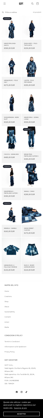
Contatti (8, 317)
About (7, 307)
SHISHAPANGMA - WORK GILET (11, 118)
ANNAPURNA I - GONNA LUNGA (31, 118)
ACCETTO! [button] (21, 414)
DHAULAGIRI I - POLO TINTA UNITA (30, 44)
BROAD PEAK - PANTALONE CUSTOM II (31, 155)
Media (7, 327)
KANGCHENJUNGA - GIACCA (10, 44)
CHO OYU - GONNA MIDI (11, 154)
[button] (4, 3)
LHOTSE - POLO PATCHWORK (29, 81)
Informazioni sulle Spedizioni (15, 347)
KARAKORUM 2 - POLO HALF (11, 81)
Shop (6, 301)
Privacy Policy (10, 352)
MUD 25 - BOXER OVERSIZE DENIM (29, 266)
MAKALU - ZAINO (29, 191)
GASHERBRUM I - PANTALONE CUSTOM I (11, 192)
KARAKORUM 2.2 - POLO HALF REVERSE (10, 266)
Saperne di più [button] (20, 408)
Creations (8, 296)
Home (7, 291)
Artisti (7, 322)
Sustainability (10, 312)
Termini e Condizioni (12, 341)
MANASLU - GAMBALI (10, 228)
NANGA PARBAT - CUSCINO (29, 229)
